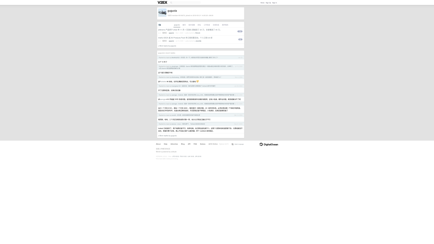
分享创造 (182, 77)
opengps (174, 95)
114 (240, 31)
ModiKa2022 (176, 57)
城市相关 (225, 25)
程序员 (165, 33)
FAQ (195, 144)
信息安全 (184, 86)
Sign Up (268, 3)
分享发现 (182, 66)
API (189, 144)
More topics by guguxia (167, 46)
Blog (183, 144)
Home (262, 3)
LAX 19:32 (191, 156)
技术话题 (192, 25)
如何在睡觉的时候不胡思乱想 (191, 115)
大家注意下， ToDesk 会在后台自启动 (193, 124)
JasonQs (198, 41)
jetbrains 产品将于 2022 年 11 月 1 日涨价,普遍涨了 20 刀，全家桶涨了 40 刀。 (190, 29)
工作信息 (207, 25)
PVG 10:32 (183, 156)
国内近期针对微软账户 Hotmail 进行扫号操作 (201, 86)
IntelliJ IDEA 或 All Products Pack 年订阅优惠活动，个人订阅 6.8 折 (185, 37)
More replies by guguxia (168, 135)
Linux (179, 124)
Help (165, 144)
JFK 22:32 (198, 156)
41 (240, 39)
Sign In (274, 3)
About (158, 144)
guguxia (177, 25)
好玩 (199, 25)
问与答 (183, 57)
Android (180, 95)
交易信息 (216, 25)
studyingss (175, 66)
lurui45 (174, 115)
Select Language (239, 144)
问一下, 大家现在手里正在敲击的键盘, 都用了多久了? (202, 57)
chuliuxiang (175, 77)
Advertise (174, 144)
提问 (184, 25)
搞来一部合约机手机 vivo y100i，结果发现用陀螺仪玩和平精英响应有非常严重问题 (209, 95)
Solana (202, 144)
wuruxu (174, 124)
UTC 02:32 (175, 156)
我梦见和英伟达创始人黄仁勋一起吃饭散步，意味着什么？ (204, 77)
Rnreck (197, 33)
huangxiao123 (176, 86)
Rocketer (163, 81)
